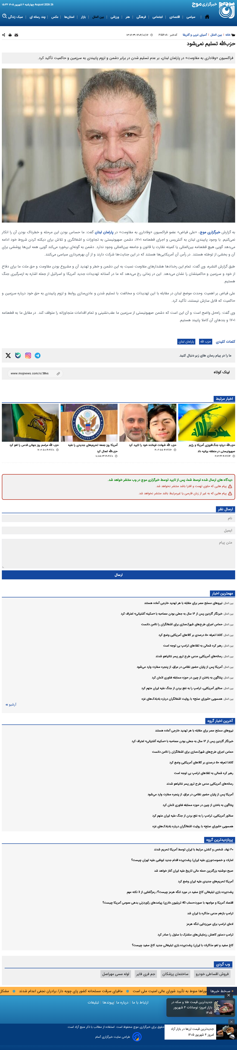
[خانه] (207, 17)
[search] (5, 16)
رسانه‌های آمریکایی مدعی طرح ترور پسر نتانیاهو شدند (199, 783)
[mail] (16, 36)
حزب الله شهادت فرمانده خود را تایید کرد (152, 445)
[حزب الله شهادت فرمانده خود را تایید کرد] (147, 423)
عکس (55, 17)
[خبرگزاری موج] (227, 10)
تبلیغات (94, 1002)
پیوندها (107, 1002)
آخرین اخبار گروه (220, 721)
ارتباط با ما (140, 1002)
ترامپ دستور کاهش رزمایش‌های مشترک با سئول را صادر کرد (195, 934)
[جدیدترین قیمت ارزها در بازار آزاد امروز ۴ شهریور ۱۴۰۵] (226, 1032)
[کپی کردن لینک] (35, 373)
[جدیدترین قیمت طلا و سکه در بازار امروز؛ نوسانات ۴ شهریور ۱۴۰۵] (224, 1007)
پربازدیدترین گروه (219, 840)
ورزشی (115, 17)
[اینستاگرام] (28, 355)
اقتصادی (175, 17)
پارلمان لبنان (104, 232)
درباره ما (122, 1002)
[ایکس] (8, 355)
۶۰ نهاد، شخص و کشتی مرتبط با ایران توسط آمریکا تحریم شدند (193, 849)
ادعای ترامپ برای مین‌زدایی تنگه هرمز (210, 924)
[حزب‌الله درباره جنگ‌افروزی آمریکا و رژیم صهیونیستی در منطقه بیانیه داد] (206, 423)
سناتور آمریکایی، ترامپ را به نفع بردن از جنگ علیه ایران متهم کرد (192, 815)
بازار (84, 17)
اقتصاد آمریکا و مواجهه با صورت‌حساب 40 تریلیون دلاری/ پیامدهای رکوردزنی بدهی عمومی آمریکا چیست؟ (168, 902)
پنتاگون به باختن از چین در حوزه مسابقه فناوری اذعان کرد (198, 805)
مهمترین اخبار (222, 593)
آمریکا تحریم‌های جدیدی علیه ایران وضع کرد (205, 881)
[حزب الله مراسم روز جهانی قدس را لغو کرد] (30, 423)
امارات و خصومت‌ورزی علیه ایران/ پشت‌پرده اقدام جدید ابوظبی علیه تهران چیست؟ (182, 860)
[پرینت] (10, 36)
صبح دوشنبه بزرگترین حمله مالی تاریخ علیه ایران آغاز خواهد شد (193, 870)
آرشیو (12, 704)
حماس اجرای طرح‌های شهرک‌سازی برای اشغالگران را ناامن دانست (192, 751)
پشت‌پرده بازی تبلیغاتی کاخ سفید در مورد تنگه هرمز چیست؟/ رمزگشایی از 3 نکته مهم (180, 892)
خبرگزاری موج (210, 232)
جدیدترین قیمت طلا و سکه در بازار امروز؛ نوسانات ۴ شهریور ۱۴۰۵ (192, 1008)
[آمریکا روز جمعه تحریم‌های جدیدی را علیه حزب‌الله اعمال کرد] (89, 423)
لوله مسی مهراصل (115, 974)
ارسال (119, 575)
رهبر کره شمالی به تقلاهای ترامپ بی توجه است (203, 773)
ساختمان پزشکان (175, 974)
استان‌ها (69, 17)
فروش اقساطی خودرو (212, 974)
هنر (128, 17)
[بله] (18, 355)
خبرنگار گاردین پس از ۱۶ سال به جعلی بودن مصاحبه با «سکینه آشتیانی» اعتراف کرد (182, 741)
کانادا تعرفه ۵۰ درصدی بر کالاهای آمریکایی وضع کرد (201, 762)
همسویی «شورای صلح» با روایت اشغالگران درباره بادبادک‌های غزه (193, 826)
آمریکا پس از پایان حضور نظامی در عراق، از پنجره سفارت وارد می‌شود (190, 794)
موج (135, 1027)
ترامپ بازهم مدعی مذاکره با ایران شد (210, 913)
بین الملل (98, 17)
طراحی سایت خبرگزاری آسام (112, 1036)
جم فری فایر (146, 974)
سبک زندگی (16, 17)
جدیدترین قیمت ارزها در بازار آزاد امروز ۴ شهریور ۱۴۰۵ (192, 1031)
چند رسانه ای (38, 17)
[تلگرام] (38, 355)
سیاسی (191, 17)
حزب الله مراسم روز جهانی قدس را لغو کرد (34, 445)
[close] (229, 995)
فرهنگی (142, 17)
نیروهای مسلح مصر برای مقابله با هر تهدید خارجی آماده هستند (194, 730)
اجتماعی (158, 17)
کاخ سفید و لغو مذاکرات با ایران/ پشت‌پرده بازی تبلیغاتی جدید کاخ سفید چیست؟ (182, 945)
